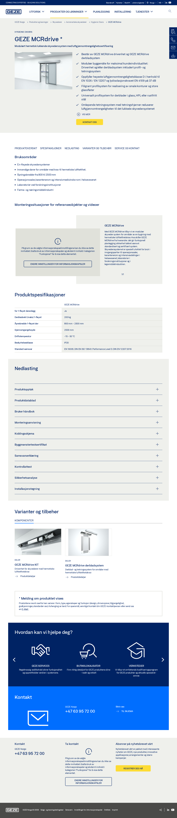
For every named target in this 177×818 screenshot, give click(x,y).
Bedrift (127, 3)
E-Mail (25, 609)
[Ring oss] (173, 39)
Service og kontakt (127, 148)
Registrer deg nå (133, 768)
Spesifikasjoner (50, 148)
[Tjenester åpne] (151, 11)
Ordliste (107, 810)
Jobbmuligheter (138, 3)
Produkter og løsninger (66, 11)
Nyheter (119, 3)
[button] (151, 3)
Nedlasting (72, 148)
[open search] (170, 11)
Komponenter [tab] (24, 520)
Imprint (115, 810)
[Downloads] (173, 55)
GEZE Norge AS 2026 (31, 810)
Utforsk (34, 11)
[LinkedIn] (166, 3)
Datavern (69, 810)
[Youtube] (170, 3)
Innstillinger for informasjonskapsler (88, 810)
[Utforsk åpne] (43, 11)
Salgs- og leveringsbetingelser (52, 810)
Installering (122, 11)
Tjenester (142, 11)
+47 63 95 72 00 (80, 711)
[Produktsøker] (173, 31)
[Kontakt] (173, 47)
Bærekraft (110, 3)
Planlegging (101, 11)
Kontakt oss (90, 122)
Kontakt (20, 743)
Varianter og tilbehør (97, 148)
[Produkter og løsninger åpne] (85, 11)
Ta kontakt (72, 743)
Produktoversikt (26, 148)
